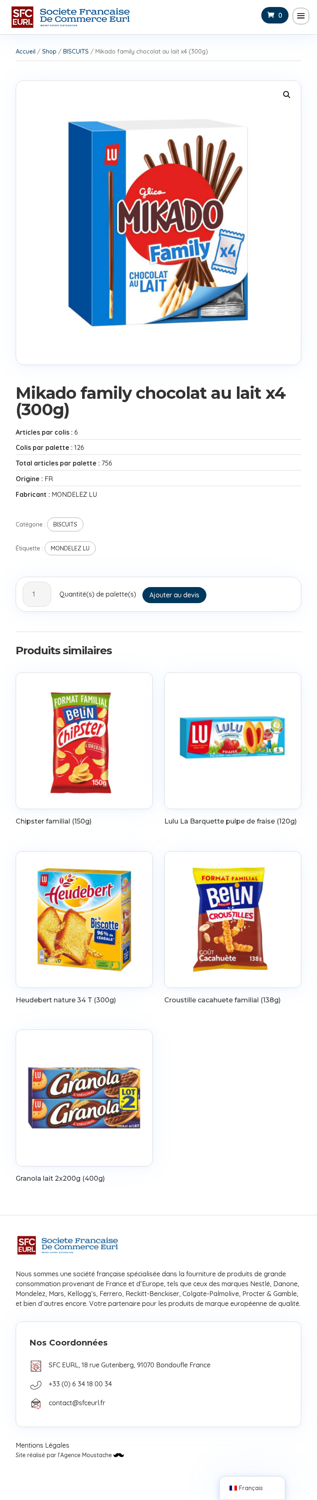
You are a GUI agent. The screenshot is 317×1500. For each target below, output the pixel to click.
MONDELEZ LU (70, 548)
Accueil (25, 51)
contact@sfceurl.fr (77, 1403)
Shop (49, 51)
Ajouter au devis (174, 595)
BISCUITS (76, 51)
